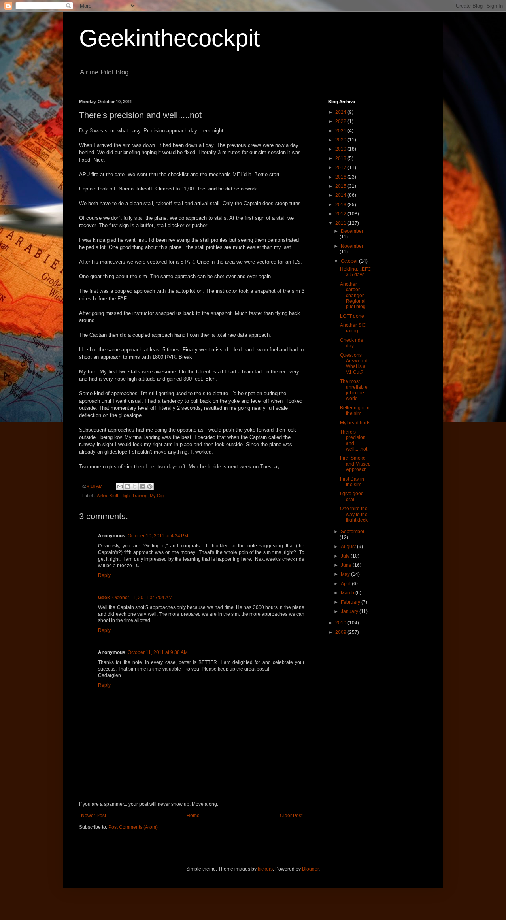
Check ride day (351, 343)
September (352, 531)
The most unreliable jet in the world (354, 390)
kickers (265, 869)
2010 (341, 623)
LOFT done (352, 316)
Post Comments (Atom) (133, 827)
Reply (104, 575)
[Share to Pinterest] (150, 486)
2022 (341, 121)
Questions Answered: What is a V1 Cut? (354, 364)
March (348, 593)
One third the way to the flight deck (354, 514)
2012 (341, 214)
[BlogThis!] (127, 486)
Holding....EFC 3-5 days (355, 271)
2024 (341, 112)
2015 (341, 186)
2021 (341, 131)
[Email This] (120, 486)
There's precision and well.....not (353, 440)
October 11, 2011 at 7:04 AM (142, 597)
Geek (104, 597)
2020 (341, 140)
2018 (341, 158)
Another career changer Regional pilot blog (353, 295)
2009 (341, 632)
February (351, 602)
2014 (341, 195)
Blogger (310, 869)
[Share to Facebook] (142, 486)
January (350, 611)
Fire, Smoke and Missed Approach (355, 463)
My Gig (157, 495)
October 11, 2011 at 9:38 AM (158, 652)
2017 (341, 167)
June (347, 565)
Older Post (291, 815)
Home (193, 815)
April (346, 583)
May (346, 574)
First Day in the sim (352, 481)
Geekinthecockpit (169, 38)
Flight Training (134, 495)
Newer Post (93, 815)
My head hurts (355, 423)
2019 (341, 149)
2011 (341, 223)
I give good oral (352, 496)
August (349, 546)
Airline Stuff (107, 495)
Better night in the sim (355, 410)
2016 (341, 177)
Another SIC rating (353, 328)
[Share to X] (135, 486)
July (346, 556)
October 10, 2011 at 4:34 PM (158, 536)
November (352, 246)
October (350, 261)
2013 (341, 204)
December (352, 231)
